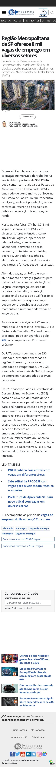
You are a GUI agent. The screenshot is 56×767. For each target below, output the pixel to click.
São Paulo (8, 528)
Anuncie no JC (19, 737)
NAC (3, 20)
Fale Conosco (37, 730)
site (4, 340)
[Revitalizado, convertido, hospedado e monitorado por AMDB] (52, 762)
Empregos (21, 528)
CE (37, 20)
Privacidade (38, 737)
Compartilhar (27, 116)
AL (15, 20)
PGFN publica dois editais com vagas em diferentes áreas (29, 472)
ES (48, 20)
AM (26, 20)
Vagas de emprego (39, 528)
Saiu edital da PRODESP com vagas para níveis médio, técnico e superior (31, 485)
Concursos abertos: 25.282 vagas (21, 539)
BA (32, 20)
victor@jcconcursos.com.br (22, 124)
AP (20, 20)
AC (10, 20)
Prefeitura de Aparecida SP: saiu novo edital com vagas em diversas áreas (30, 501)
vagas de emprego (25, 533)
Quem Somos (19, 730)
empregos (7, 533)
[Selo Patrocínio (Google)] (43, 12)
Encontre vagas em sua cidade (18, 598)
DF (43, 20)
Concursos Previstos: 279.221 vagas (23, 546)
